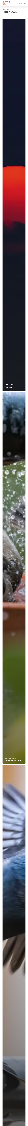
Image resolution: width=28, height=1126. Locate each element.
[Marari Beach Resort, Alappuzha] (14, 205)
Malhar (9, 758)
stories (14, 758)
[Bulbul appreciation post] (14, 577)
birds (6, 382)
